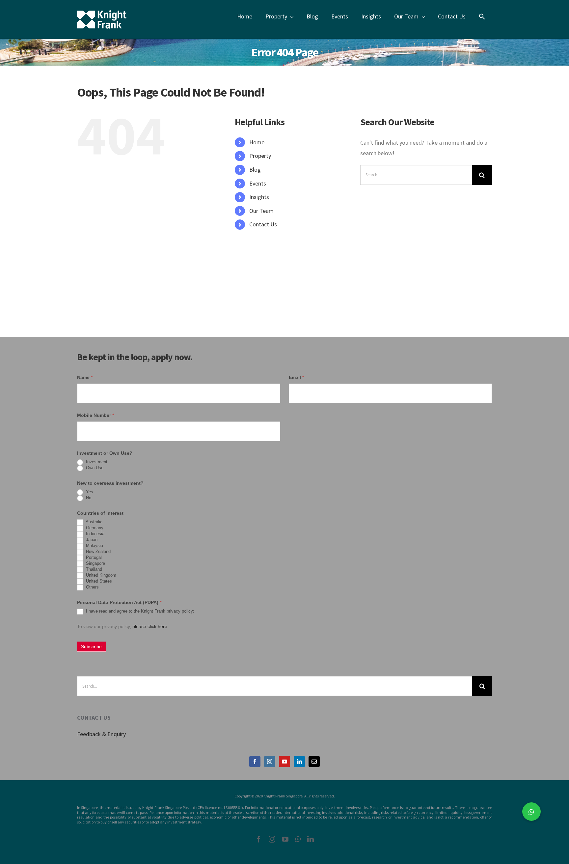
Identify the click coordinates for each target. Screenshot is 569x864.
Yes (89, 492)
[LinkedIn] (299, 761)
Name (85, 377)
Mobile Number (95, 415)
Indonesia (94, 534)
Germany (94, 528)
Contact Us (263, 224)
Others (92, 587)
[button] (531, 811)
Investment (96, 462)
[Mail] (314, 761)
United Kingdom (100, 575)
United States (98, 581)
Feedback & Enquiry (101, 734)
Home (256, 142)
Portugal (93, 557)
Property (260, 155)
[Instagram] (269, 761)
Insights (259, 197)
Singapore (95, 563)
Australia (93, 522)
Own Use (94, 468)
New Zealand (98, 551)
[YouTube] (284, 761)
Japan (91, 539)
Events (257, 183)
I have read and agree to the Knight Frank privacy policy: (139, 611)
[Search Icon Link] (482, 16)
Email (296, 377)
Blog (255, 169)
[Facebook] (254, 761)
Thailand (93, 569)
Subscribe (91, 646)
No (88, 498)
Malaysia (94, 545)
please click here (149, 626)
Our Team (261, 211)
